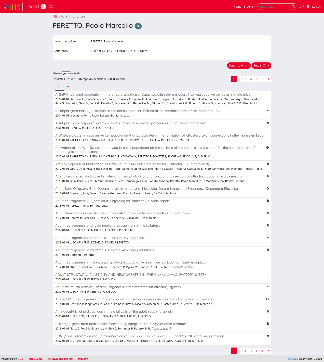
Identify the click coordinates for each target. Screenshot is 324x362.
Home (237, 6)
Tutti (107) (260, 65)
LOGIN (316, 6)
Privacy (83, 358)
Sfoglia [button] (248, 6)
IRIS (55, 16)
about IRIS (36, 358)
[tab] (59, 87)
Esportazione (238, 65)
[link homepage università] (41, 7)
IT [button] (301, 6)
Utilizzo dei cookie (60, 358)
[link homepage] (12, 7)
